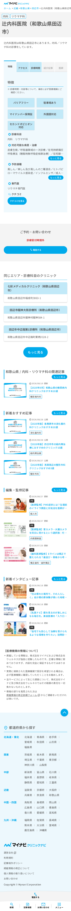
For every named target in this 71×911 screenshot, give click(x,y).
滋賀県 (28, 790)
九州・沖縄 (10, 820)
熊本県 (28, 825)
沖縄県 (43, 830)
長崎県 (53, 820)
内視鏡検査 (35, 538)
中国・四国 (10, 802)
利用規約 (8, 857)
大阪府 (53, 790)
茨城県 (28, 754)
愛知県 (40, 782)
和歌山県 (54, 795)
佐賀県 (40, 820)
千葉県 (40, 759)
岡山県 (53, 802)
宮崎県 (53, 825)
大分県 (40, 825)
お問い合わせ (11, 878)
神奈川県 (29, 765)
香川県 (28, 812)
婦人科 (33, 513)
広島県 (28, 807)
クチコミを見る (17, 200)
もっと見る (56, 158)
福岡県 (28, 820)
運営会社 (8, 852)
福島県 (28, 747)
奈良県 (40, 795)
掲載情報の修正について (17, 868)
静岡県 (28, 782)
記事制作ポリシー (13, 863)
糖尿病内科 (35, 396)
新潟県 (28, 772)
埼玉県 (28, 759)
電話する (37, 249)
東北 (16, 737)
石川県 (53, 772)
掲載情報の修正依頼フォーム (21, 695)
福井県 (28, 777)
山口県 (40, 807)
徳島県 (53, 807)
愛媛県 (40, 812)
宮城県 (28, 742)
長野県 (40, 777)
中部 (6, 772)
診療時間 (35, 68)
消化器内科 (35, 432)
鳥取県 (28, 802)
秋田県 (40, 742)
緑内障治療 (35, 453)
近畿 (6, 790)
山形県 (53, 742)
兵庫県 (28, 795)
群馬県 (53, 754)
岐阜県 (53, 777)
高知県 (53, 812)
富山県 (40, 772)
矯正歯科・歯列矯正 (40, 562)
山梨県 (43, 765)
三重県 (53, 782)
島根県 (40, 802)
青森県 (40, 737)
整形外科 (34, 473)
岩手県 (53, 737)
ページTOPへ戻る (64, 712)
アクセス (22, 68)
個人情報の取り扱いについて (19, 873)
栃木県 (40, 754)
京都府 (40, 790)
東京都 (53, 759)
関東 (6, 754)
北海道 (7, 737)
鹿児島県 (29, 830)
